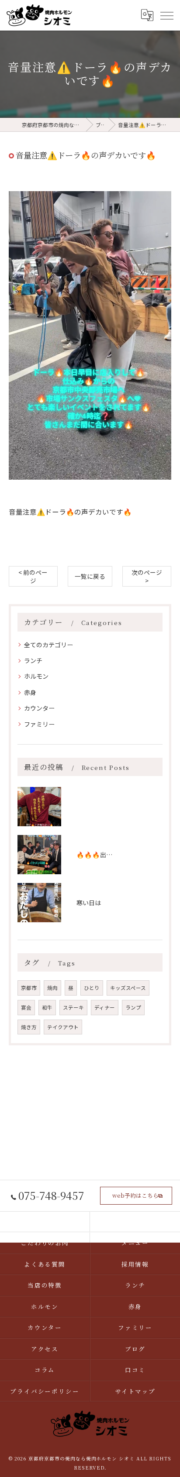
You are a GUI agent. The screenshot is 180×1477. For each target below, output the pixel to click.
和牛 (47, 1007)
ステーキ (73, 1007)
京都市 (29, 987)
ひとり (92, 987)
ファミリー (39, 724)
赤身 (30, 692)
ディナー (104, 1007)
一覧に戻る (90, 576)
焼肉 (52, 987)
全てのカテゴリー (48, 644)
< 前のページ (33, 576)
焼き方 (29, 1027)
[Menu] (166, 15)
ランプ (133, 1007)
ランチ (33, 660)
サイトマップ (135, 1391)
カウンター (39, 708)
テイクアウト (63, 1027)
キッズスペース (128, 987)
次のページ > (147, 576)
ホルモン (36, 676)
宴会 (26, 1007)
